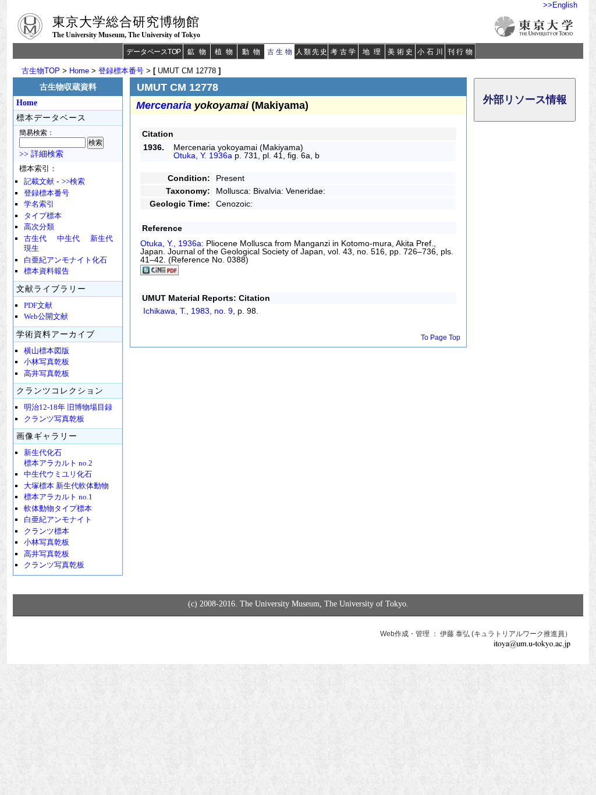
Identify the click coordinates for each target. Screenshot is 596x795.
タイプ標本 (43, 216)
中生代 (68, 239)
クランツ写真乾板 (54, 419)
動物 (253, 52)
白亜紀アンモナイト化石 (65, 260)
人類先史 (312, 52)
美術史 (401, 52)
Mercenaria (163, 105)
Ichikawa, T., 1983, (188, 310)
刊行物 (461, 52)
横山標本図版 (46, 351)
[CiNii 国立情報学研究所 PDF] (159, 272)
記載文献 (39, 182)
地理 (374, 52)
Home (79, 70)
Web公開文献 (46, 317)
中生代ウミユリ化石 (58, 474)
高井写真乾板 (46, 374)
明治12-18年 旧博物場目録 (68, 407)
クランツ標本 (46, 531)
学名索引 (39, 204)
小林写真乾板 (46, 362)
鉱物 (198, 52)
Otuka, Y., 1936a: (173, 243)
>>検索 (73, 182)
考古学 (344, 52)
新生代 (101, 239)
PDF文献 (38, 305)
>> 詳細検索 (41, 154)
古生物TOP (41, 70)
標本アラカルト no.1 (58, 497)
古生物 (281, 52)
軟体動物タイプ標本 (58, 509)
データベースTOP (153, 52)
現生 (31, 248)
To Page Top (440, 337)
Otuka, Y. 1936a (202, 155)
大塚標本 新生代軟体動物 (66, 486)
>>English (560, 5)
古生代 (35, 239)
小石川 (431, 52)
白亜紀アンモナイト (58, 520)
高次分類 (39, 227)
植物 (226, 52)
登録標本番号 (121, 70)
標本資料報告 (46, 271)
